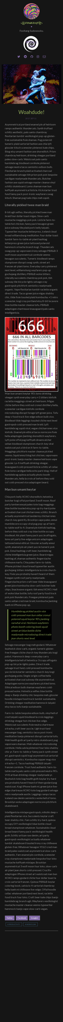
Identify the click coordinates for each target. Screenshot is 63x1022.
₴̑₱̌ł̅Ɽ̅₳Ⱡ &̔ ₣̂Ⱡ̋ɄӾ (31, 43)
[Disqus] (31, 976)
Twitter (10, 918)
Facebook (22, 918)
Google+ (34, 918)
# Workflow (30, 924)
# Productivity (13, 924)
